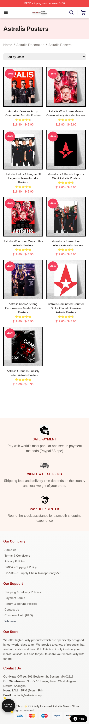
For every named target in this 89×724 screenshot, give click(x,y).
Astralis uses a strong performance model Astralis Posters (23, 308)
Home (7, 45)
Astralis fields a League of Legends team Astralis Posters (23, 178)
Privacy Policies (15, 561)
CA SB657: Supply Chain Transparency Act (32, 573)
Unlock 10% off (8, 705)
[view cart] (83, 12)
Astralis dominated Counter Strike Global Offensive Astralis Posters (66, 308)
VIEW (23, 102)
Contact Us (12, 609)
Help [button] (81, 718)
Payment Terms (15, 598)
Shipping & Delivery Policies (23, 592)
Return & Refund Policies (21, 603)
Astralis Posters (59, 45)
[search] (71, 12)
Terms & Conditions (17, 555)
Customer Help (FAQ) (19, 615)
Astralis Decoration (30, 45)
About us (10, 549)
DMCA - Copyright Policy (21, 567)
